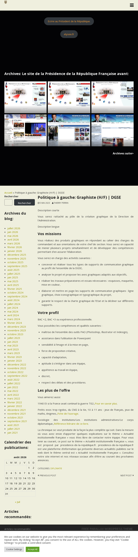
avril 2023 (13, 349)
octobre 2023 (15, 334)
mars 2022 (13, 398)
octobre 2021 (15, 417)
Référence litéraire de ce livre (71, 423)
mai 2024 (12, 311)
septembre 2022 (17, 375)
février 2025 (14, 288)
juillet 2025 (13, 273)
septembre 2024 (17, 296)
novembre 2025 (16, 258)
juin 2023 (12, 341)
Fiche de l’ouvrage (67, 413)
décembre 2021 (16, 410)
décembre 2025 (16, 254)
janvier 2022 (14, 406)
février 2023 (14, 357)
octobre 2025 (15, 262)
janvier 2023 (14, 360)
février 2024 (14, 322)
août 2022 (13, 379)
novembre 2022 (16, 368)
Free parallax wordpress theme (107, 529)
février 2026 (14, 247)
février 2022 (14, 402)
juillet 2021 (13, 428)
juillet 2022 (13, 383)
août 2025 (13, 269)
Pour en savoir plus (106, 403)
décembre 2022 (16, 364)
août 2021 (13, 425)
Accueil (8, 192)
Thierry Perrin (61, 202)
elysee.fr (69, 34)
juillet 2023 (13, 338)
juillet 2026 (13, 228)
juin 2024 (12, 307)
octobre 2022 (15, 372)
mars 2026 (13, 243)
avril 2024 (13, 315)
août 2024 (13, 300)
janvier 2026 (14, 251)
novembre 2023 (16, 330)
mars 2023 (13, 353)
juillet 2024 (13, 304)
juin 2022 (12, 387)
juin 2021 (12, 432)
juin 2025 (12, 277)
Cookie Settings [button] (14, 549)
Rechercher (11, 196)
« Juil (17, 502)
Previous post (48, 475)
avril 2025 (13, 285)
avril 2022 (13, 394)
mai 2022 (12, 391)
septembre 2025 (17, 266)
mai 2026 (12, 235)
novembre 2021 (16, 413)
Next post (126, 475)
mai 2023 (12, 345)
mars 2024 (13, 319)
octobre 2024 (15, 292)
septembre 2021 (17, 421)
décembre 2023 (16, 326)
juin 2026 (12, 232)
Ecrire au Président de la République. (69, 21)
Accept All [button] (32, 549)
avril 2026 (13, 239)
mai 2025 (12, 281)
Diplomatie (56, 468)
